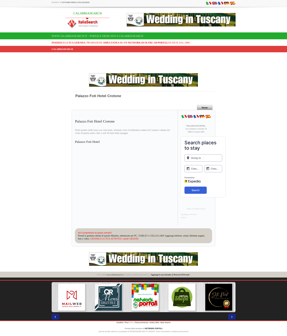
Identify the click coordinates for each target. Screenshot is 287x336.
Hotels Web (154, 323)
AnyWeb (119, 323)
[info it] (209, 3)
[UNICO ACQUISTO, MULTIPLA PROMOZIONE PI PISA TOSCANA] (143, 297)
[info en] (215, 3)
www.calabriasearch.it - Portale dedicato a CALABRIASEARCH (97, 36)
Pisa (126, 323)
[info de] (227, 3)
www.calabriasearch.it (115, 275)
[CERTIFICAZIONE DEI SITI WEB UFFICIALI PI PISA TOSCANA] (217, 297)
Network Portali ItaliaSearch (76, 2)
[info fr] (221, 3)
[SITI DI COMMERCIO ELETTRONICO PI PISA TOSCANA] (180, 297)
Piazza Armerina (141, 323)
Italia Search (165, 323)
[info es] (233, 3)
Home (205, 107)
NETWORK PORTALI (153, 328)
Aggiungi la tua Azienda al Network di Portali (170, 275)
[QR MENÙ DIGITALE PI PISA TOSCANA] (106, 297)
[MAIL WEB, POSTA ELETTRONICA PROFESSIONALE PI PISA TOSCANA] (70, 297)
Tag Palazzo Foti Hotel (188, 214)
